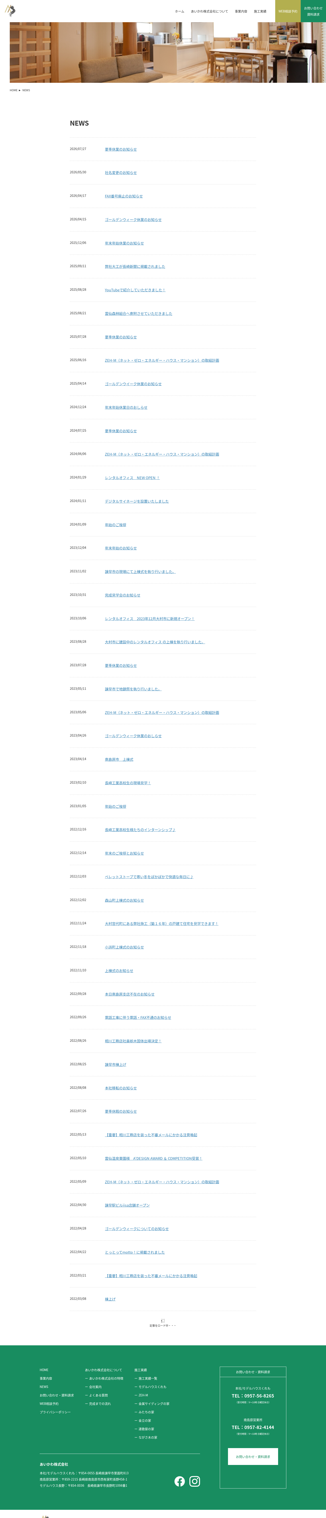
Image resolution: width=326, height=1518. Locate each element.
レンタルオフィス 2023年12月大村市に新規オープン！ (150, 577)
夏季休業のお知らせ (121, 108)
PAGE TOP (319, 1511)
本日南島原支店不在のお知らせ (130, 953)
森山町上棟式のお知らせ (124, 859)
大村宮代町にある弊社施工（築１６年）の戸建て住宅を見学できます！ (161, 882)
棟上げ (110, 1258)
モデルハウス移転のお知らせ (128, 1351)
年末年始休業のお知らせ (124, 202)
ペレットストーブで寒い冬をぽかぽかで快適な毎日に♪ (149, 835)
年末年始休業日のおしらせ (126, 366)
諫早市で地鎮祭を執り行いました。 (133, 647)
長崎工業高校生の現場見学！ (128, 741)
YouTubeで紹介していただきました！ (135, 248)
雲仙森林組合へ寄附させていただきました (138, 272)
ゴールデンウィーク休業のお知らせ (133, 178)
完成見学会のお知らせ (122, 554)
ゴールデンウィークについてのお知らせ (137, 1187)
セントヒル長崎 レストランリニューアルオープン (144, 1305)
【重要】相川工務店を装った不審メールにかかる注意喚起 (151, 1093)
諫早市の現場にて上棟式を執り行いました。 (140, 530)
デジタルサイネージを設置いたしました (137, 460)
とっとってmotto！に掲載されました (135, 1211)
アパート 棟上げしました (126, 1422)
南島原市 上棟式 (119, 718)
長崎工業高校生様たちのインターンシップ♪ (140, 788)
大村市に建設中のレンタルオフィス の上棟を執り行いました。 (155, 600)
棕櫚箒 (110, 1492)
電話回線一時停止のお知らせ (128, 1398)
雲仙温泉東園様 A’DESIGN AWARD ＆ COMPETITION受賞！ (153, 1117)
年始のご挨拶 (115, 483)
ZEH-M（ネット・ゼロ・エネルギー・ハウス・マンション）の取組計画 (162, 319)
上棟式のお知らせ (119, 929)
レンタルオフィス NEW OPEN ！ (132, 436)
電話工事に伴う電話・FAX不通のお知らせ (138, 976)
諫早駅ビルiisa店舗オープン (127, 1164)
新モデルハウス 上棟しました (128, 1445)
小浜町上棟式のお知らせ (124, 906)
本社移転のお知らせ (121, 1047)
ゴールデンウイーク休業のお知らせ (133, 342)
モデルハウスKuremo (122, 1281)
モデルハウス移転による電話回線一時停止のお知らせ (147, 1375)
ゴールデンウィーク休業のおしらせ (133, 694)
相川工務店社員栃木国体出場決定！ (133, 999)
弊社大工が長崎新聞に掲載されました (135, 225)
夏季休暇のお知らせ (121, 1070)
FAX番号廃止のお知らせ (124, 155)
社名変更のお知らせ (121, 131)
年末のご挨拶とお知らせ (124, 812)
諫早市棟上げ (115, 1023)
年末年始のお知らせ (121, 507)
